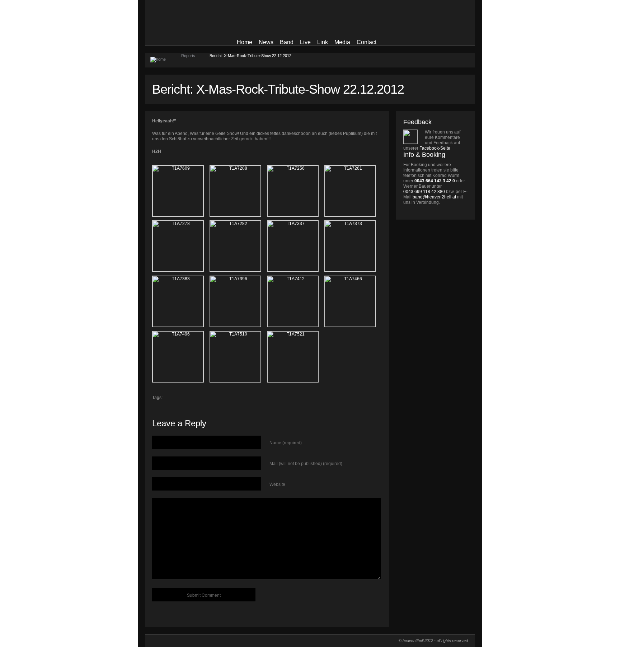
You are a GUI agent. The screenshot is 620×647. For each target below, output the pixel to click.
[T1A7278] (181, 246)
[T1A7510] (238, 357)
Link (322, 42)
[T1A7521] (295, 357)
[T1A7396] (238, 301)
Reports (188, 55)
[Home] (163, 60)
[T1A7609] (181, 191)
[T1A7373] (353, 246)
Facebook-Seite (434, 148)
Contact (366, 42)
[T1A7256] (295, 191)
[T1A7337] (295, 246)
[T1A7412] (295, 301)
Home (244, 42)
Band (286, 42)
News (266, 42)
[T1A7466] (353, 301)
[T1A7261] (353, 191)
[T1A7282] (238, 246)
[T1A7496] (181, 357)
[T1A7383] (181, 301)
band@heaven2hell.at (434, 197)
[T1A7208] (238, 191)
